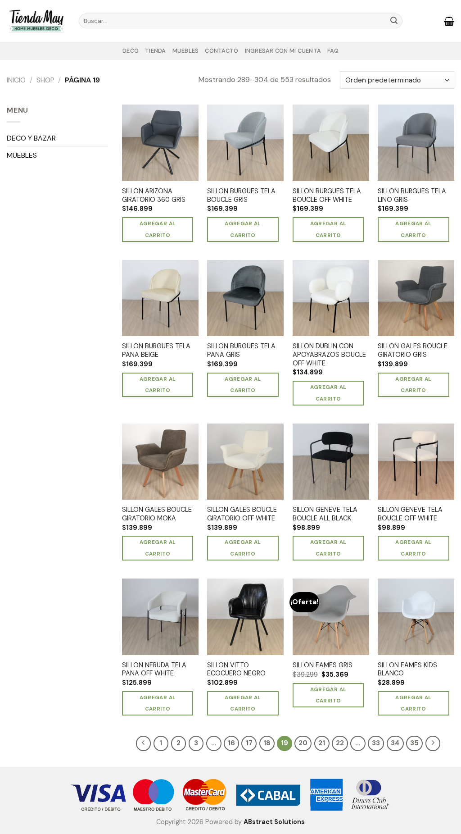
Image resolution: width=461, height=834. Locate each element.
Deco (130, 51)
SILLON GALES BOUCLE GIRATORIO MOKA (157, 514)
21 (321, 742)
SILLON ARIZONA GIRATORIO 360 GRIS (153, 195)
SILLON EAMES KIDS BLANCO (407, 669)
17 (249, 742)
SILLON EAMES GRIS (323, 665)
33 (376, 742)
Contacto (221, 51)
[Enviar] (394, 21)
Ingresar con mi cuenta (283, 51)
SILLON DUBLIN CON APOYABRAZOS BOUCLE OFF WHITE (329, 354)
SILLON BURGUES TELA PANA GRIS (241, 350)
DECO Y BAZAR (31, 138)
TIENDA (155, 51)
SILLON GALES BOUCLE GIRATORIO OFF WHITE (242, 514)
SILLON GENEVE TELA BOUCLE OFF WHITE (410, 514)
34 (395, 742)
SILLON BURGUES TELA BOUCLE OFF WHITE (327, 195)
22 (340, 742)
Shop (45, 80)
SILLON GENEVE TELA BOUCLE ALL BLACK (325, 514)
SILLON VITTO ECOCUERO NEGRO (236, 669)
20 (302, 742)
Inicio (16, 80)
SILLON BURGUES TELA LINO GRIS (412, 195)
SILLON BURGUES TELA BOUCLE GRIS (241, 195)
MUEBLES (22, 155)
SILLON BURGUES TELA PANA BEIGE (156, 350)
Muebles (185, 51)
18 (267, 742)
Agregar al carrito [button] (158, 229)
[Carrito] (449, 21)
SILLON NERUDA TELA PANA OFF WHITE (154, 669)
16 (231, 742)
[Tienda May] (36, 20)
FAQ (333, 51)
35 (414, 742)
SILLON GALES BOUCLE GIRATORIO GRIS (412, 350)
